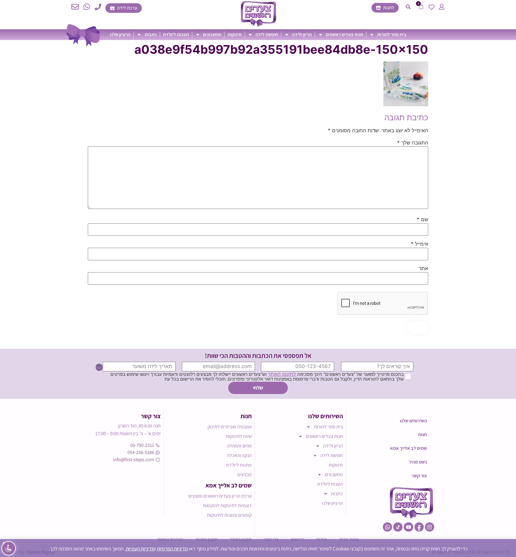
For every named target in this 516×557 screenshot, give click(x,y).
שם (422, 219)
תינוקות (235, 34)
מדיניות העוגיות (140, 548)
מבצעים (244, 474)
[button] (408, 6)
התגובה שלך (412, 142)
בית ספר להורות (391, 34)
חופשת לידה (267, 34)
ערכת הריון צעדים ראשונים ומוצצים (220, 496)
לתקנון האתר (282, 374)
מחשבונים (212, 34)
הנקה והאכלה (239, 455)
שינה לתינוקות (239, 436)
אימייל (419, 244)
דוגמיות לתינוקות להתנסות (227, 505)
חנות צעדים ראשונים (344, 34)
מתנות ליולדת (239, 465)
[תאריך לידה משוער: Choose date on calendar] (99, 367)
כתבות (151, 34)
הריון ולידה (302, 34)
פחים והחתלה (239, 446)
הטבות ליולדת (176, 34)
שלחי (258, 387)
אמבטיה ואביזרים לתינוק (230, 427)
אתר (423, 268)
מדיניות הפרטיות (172, 548)
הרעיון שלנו (120, 34)
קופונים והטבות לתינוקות (229, 515)
